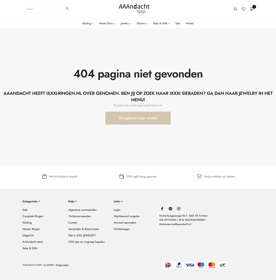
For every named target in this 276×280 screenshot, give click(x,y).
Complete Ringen (33, 216)
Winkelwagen (122, 229)
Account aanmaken (125, 223)
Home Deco (106, 23)
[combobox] (47, 9)
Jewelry (125, 23)
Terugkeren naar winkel (138, 118)
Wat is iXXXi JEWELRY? (82, 235)
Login (117, 210)
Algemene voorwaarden (82, 210)
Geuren (141, 23)
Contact (72, 223)
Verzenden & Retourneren (83, 229)
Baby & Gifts (160, 23)
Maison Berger (31, 229)
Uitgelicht (28, 235)
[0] (251, 9)
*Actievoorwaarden (79, 216)
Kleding (86, 23)
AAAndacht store (33, 242)
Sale (177, 23)
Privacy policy (62, 265)
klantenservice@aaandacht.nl (175, 224)
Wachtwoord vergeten (127, 216)
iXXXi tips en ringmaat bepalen (86, 242)
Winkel (190, 23)
